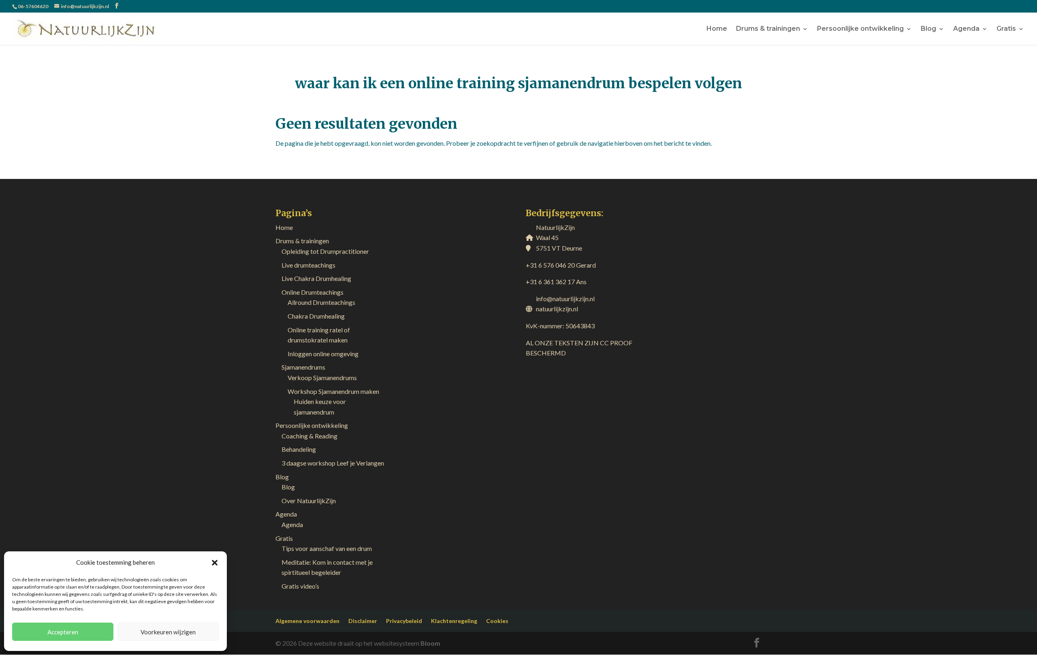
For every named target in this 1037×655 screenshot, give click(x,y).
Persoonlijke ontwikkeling (860, 29)
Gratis (1006, 29)
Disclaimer (362, 620)
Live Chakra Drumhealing (316, 278)
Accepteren (62, 632)
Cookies (497, 620)
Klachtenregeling (454, 620)
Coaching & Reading (309, 436)
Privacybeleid (404, 620)
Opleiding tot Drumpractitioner (325, 251)
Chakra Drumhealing (316, 316)
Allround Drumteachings (321, 302)
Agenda (966, 29)
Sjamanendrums (303, 367)
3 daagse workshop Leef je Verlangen (333, 463)
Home (716, 29)
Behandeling (299, 449)
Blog (928, 29)
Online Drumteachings (313, 292)
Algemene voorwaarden (307, 620)
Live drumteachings (308, 265)
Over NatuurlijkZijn (309, 500)
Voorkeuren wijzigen (168, 632)
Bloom (430, 643)
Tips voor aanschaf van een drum (327, 548)
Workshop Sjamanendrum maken (333, 391)
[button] (215, 563)
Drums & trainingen (768, 29)
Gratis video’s (300, 586)
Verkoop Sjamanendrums (322, 377)
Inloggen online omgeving (323, 353)
